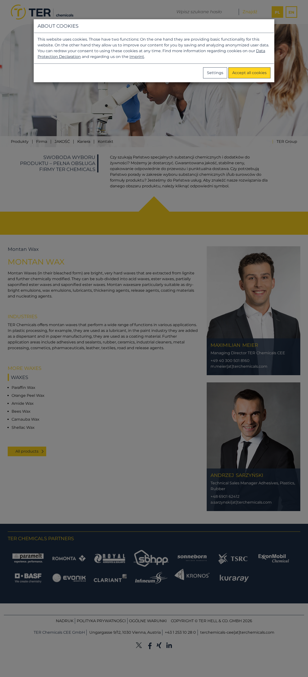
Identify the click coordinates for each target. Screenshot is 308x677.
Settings (215, 72)
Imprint (136, 56)
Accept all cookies (249, 72)
